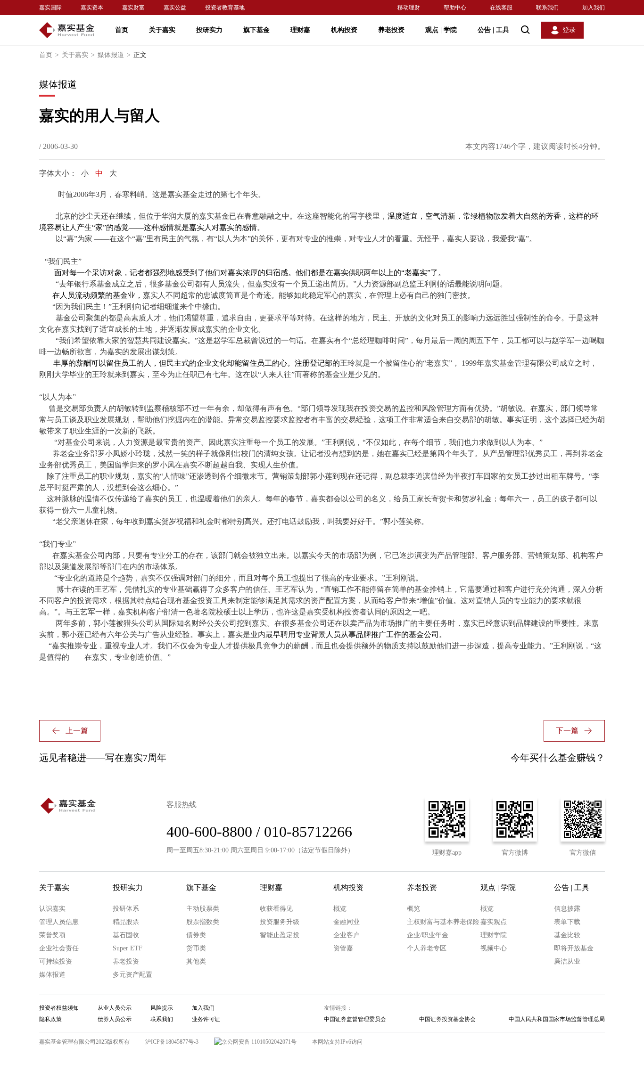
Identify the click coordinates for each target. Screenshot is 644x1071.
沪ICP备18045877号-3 (171, 1041)
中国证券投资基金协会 (447, 1019)
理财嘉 (300, 29)
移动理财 (408, 7)
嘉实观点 (493, 921)
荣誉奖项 (52, 935)
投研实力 (209, 29)
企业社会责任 (59, 948)
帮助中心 (455, 7)
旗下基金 (256, 29)
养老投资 (391, 29)
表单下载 (567, 921)
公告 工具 (493, 29)
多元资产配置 (132, 974)
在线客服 (501, 7)
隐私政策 (50, 1019)
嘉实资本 (92, 7)
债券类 (196, 935)
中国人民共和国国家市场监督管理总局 (557, 1019)
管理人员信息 (59, 921)
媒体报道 (114, 54)
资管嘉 (343, 948)
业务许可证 (206, 1019)
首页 (121, 29)
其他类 (196, 961)
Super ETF (127, 948)
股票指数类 (202, 921)
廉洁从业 (567, 961)
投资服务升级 (279, 921)
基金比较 (567, 935)
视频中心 (493, 948)
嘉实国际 (50, 7)
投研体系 (126, 908)
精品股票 (126, 921)
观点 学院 (441, 29)
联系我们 (547, 7)
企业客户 (346, 935)
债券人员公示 (115, 1019)
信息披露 (567, 908)
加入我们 (593, 7)
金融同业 (346, 921)
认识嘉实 (52, 908)
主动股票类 (202, 908)
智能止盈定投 (279, 935)
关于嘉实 (162, 29)
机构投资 (344, 29)
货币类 (196, 948)
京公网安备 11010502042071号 (259, 1041)
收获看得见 (276, 908)
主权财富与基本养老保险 (443, 921)
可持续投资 (55, 961)
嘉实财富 (133, 7)
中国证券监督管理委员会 (355, 1019)
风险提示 (161, 1008)
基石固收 (126, 935)
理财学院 (493, 935)
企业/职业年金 (427, 935)
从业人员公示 (115, 1008)
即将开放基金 (574, 948)
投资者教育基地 (225, 7)
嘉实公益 (175, 7)
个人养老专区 (426, 948)
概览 (340, 908)
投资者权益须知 (59, 1008)
